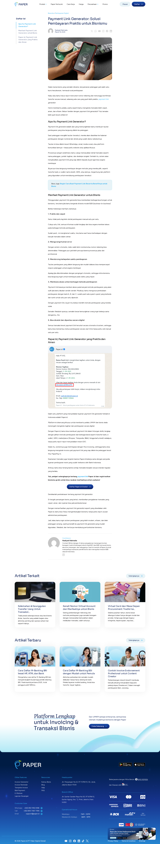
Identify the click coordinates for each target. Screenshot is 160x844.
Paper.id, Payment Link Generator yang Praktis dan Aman (28, 39)
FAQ (43, 790)
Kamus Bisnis (46, 782)
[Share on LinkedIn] (111, 31)
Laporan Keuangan (22, 796)
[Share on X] (92, 31)
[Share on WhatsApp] (95, 31)
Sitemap (142, 841)
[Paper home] (21, 4)
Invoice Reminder (21, 785)
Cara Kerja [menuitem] (71, 4)
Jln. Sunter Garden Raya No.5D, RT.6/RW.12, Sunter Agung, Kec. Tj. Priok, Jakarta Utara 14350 (78, 799)
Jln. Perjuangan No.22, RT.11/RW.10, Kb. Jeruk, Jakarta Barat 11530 (78, 783)
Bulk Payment (20, 790)
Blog (43, 785)
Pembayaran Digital (62, 13)
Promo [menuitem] (105, 4)
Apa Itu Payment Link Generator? (27, 25)
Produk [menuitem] (43, 4)
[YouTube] (99, 31)
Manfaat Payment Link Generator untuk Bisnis (27, 31)
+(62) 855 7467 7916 (32, 811)
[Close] (154, 829)
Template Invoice (21, 788)
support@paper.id (33, 814)
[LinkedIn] (87, 555)
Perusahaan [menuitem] (93, 4)
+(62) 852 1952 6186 (32, 808)
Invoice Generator (21, 782)
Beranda (51, 13)
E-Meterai (18, 793)
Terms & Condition (129, 841)
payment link (104, 99)
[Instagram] (103, 31)
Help (43, 788)
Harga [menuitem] (81, 4)
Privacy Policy (113, 841)
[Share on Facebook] (107, 31)
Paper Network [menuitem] (57, 4)
